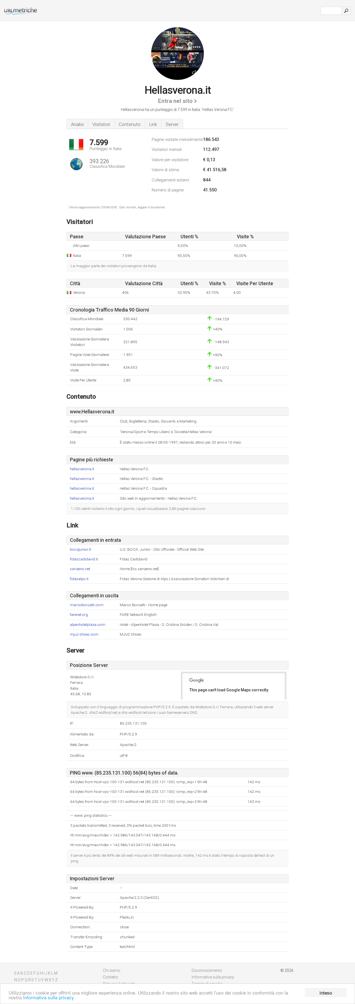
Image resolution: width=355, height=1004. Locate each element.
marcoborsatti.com (86, 605)
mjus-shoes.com (84, 634)
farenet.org (79, 615)
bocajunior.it (80, 549)
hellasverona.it (82, 469)
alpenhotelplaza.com (87, 625)
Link (153, 124)
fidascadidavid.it (84, 559)
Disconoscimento (207, 970)
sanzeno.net (80, 569)
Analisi (77, 124)
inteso (326, 992)
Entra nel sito (175, 101)
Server (172, 124)
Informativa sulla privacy (48, 997)
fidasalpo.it (79, 579)
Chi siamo (111, 970)
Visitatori (101, 124)
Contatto (110, 977)
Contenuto (130, 124)
